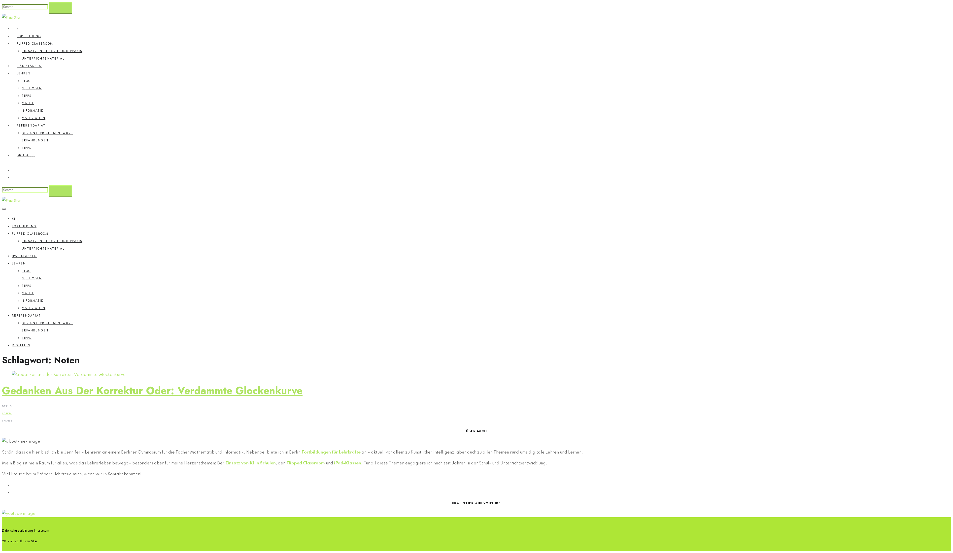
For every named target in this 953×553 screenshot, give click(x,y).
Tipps (27, 96)
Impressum (41, 530)
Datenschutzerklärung (17, 530)
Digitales (26, 155)
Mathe (28, 103)
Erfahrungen (35, 140)
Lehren (24, 73)
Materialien (33, 118)
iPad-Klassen (29, 66)
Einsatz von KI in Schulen (250, 463)
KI (18, 29)
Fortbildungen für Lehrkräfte (331, 452)
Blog (26, 81)
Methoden (32, 88)
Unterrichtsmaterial (43, 58)
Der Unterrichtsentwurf (47, 133)
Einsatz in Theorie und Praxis (52, 51)
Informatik (32, 110)
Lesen (7, 413)
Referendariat (31, 125)
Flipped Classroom (35, 43)
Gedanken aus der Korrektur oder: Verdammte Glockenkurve (152, 390)
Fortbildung (29, 36)
